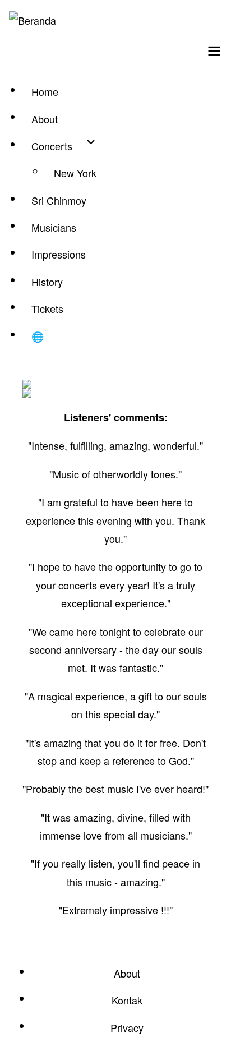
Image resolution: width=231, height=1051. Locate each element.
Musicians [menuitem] (53, 227)
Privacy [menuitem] (127, 1027)
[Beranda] (32, 20)
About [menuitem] (44, 119)
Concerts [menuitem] (51, 146)
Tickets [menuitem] (47, 308)
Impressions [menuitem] (58, 254)
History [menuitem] (47, 281)
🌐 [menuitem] (37, 336)
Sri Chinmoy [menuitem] (58, 200)
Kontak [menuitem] (127, 1000)
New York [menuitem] (75, 172)
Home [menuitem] (44, 91)
